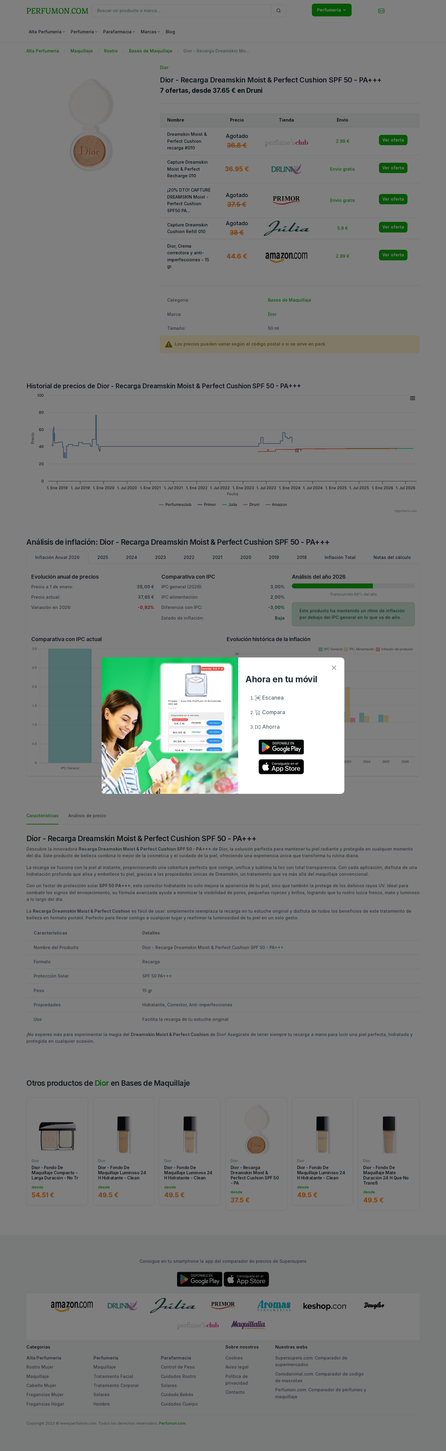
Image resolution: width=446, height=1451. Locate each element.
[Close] (334, 668)
